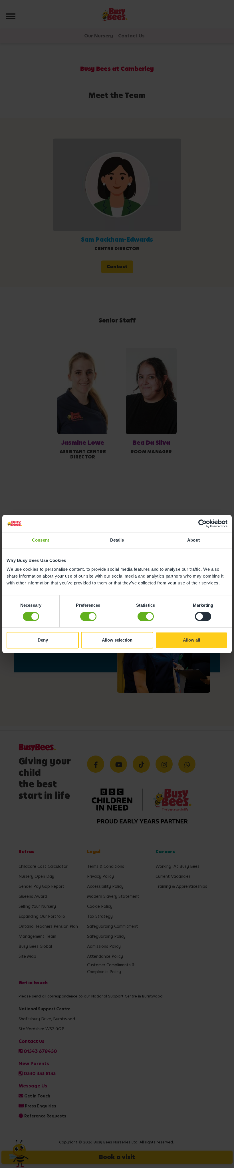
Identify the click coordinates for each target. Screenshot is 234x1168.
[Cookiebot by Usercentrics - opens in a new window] (202, 523)
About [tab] (193, 540)
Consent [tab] (40, 540)
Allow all (191, 640)
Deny (43, 640)
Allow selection (117, 640)
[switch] (88, 616)
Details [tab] (117, 540)
